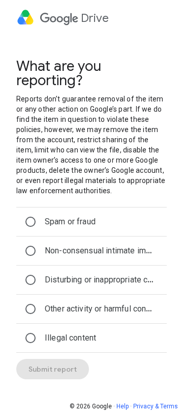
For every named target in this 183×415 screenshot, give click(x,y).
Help (122, 406)
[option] (91, 222)
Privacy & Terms (155, 406)
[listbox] (91, 280)
